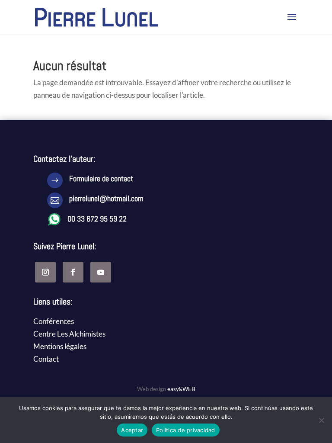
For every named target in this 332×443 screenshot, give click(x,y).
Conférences (53, 321)
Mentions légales (59, 346)
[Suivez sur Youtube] (100, 272)
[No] (321, 420)
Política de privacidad (185, 430)
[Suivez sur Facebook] (73, 272)
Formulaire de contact (101, 178)
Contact (46, 358)
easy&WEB (181, 388)
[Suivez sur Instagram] (45, 272)
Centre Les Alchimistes (69, 333)
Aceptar (132, 430)
